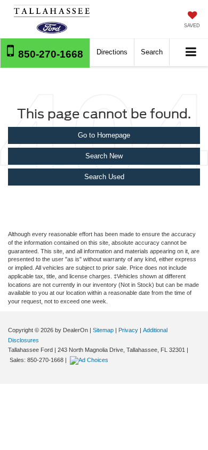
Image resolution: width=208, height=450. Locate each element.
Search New (104, 156)
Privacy (128, 330)
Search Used (104, 177)
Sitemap (103, 330)
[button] (45, 53)
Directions (112, 52)
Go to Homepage (104, 135)
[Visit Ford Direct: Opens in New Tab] (90, 360)
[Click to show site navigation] (191, 52)
